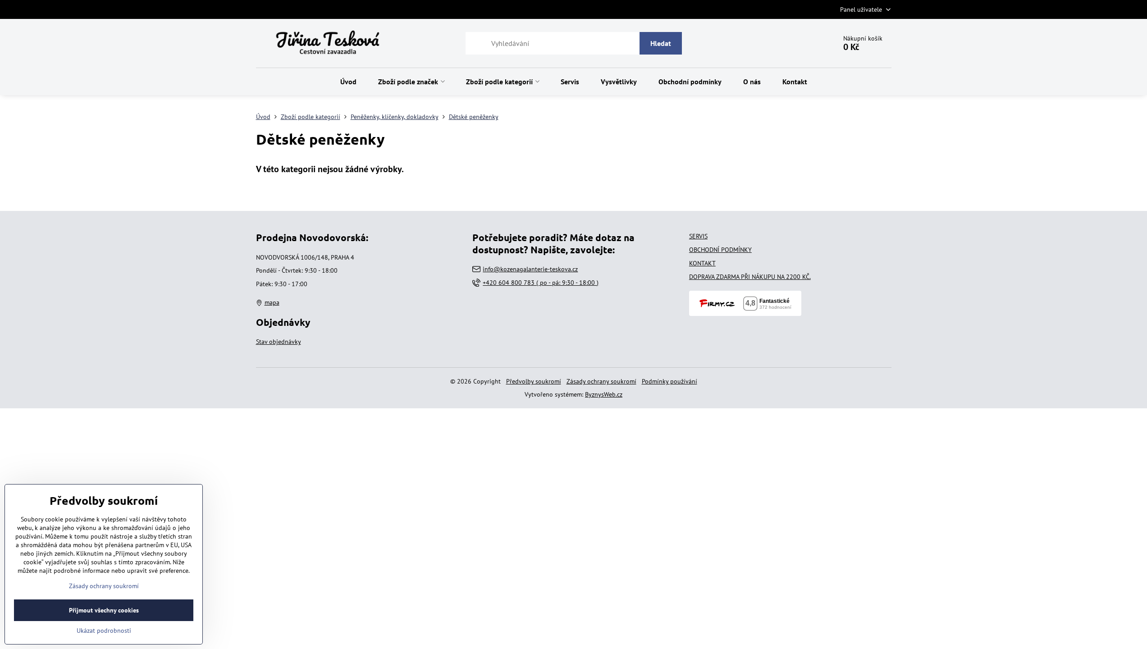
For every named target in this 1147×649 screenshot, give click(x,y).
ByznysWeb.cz (603, 394)
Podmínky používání (669, 381)
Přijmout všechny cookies (104, 610)
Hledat (660, 43)
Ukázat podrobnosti (104, 630)
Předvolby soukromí (533, 381)
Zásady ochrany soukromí (601, 381)
